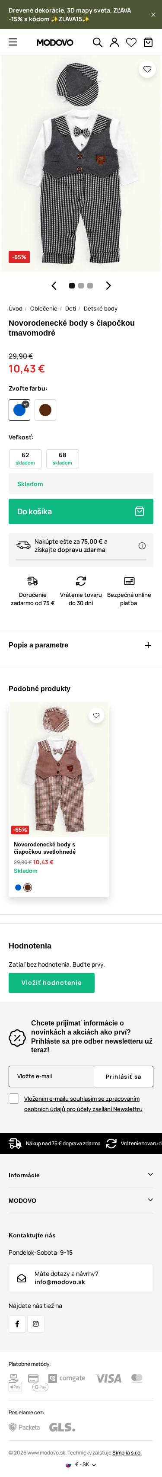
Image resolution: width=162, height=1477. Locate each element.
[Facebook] (17, 1324)
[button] (153, 15)
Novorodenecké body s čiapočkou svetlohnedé (45, 848)
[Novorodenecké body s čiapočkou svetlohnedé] (28, 887)
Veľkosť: (21, 437)
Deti (70, 308)
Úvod (15, 308)
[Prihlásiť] (114, 42)
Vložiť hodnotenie (52, 982)
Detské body (101, 308)
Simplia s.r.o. (127, 1452)
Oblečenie (43, 308)
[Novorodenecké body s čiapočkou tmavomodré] (18, 887)
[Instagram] (35, 1324)
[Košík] (148, 42)
